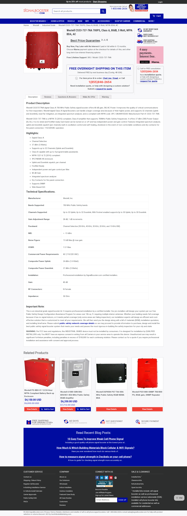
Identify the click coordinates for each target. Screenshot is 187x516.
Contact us (27, 477)
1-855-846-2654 (119, 8)
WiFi (87, 21)
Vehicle (71, 21)
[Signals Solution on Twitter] (106, 478)
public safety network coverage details (77, 323)
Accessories (104, 21)
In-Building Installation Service (34, 487)
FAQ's (26, 502)
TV (93, 21)
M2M (80, 21)
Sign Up (122, 500)
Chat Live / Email (110, 78)
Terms (53, 512)
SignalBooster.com (36, 512)
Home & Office (57, 21)
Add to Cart (49, 409)
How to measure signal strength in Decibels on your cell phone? (95, 456)
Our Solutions (64, 480)
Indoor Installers (65, 487)
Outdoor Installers (66, 491)
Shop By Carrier (122, 21)
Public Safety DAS (30, 498)
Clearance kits (136, 480)
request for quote (148, 81)
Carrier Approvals (30, 494)
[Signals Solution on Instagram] (115, 478)
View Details (32, 409)
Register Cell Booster (31, 484)
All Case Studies (65, 498)
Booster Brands (38, 21)
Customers (64, 502)
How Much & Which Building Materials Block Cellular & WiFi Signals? (95, 447)
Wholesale (63, 484)
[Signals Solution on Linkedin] (102, 478)
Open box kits (136, 487)
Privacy (46, 512)
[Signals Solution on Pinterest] (111, 478)
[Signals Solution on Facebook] (97, 478)
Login (160, 2)
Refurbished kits (137, 484)
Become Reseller (101, 489)
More (151, 21)
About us (63, 477)
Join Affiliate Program (103, 492)
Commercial (139, 21)
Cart (158, 16)
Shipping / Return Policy (32, 480)
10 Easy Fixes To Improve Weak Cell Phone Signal (95, 439)
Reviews (63, 505)
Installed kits (136, 477)
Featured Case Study (67, 494)
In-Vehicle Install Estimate (33, 491)
